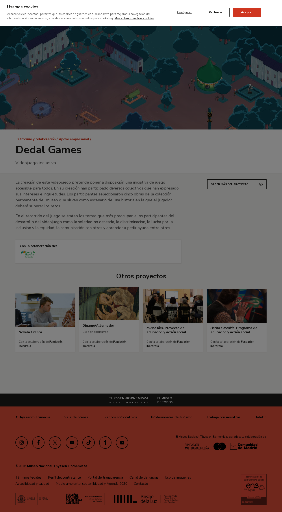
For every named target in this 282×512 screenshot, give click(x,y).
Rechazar (216, 12)
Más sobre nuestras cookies (134, 18)
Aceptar (247, 12)
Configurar (184, 12)
